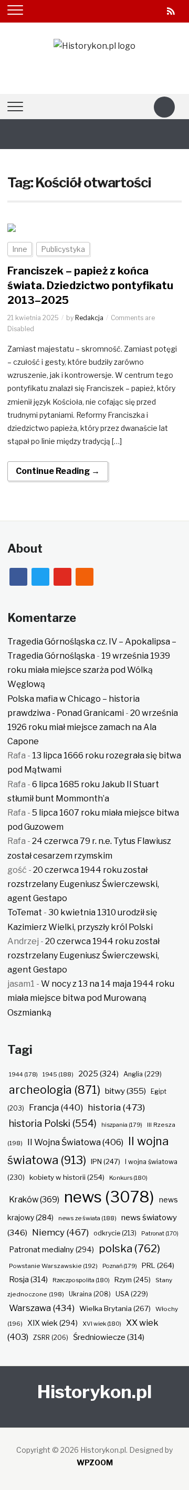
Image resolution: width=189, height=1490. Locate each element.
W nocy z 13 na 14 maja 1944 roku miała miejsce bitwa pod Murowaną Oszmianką (90, 998)
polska (129, 1248)
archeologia (54, 1089)
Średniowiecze (108, 1337)
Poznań (119, 1266)
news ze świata (87, 1218)
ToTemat (24, 912)
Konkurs (128, 1177)
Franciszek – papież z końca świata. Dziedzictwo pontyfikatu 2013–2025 (90, 286)
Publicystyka (63, 249)
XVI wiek (101, 1323)
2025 (98, 1074)
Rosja (28, 1279)
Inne (19, 249)
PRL (158, 1265)
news (109, 1197)
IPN (105, 1161)
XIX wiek (52, 1322)
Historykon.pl (94, 1391)
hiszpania (121, 1124)
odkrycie (114, 1233)
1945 (58, 1074)
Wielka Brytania (115, 1308)
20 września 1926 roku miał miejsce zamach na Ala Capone (92, 727)
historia (116, 1107)
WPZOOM (95, 1462)
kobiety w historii (66, 1177)
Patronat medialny (51, 1249)
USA (132, 1294)
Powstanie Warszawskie (53, 1266)
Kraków (34, 1199)
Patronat (159, 1233)
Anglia (142, 1074)
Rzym (132, 1279)
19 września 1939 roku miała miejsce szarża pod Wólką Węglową (88, 670)
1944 (23, 1074)
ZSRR (50, 1337)
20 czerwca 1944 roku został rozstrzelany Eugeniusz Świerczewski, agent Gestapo (83, 884)
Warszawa (42, 1308)
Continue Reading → (58, 471)
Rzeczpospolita (81, 1280)
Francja (56, 1107)
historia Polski (53, 1123)
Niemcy (60, 1232)
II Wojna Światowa (75, 1142)
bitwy (125, 1091)
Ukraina (90, 1294)
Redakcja (89, 318)
